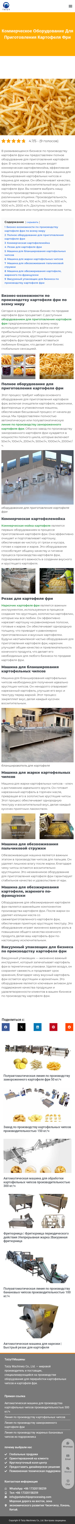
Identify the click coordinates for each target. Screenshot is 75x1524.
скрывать (32, 222)
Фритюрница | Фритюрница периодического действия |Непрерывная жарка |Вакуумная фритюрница (36, 1237)
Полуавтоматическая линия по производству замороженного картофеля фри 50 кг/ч (36, 1077)
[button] (70, 6)
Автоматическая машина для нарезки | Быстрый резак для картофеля (32, 1345)
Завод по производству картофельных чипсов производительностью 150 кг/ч (37, 1129)
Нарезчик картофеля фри (20, 605)
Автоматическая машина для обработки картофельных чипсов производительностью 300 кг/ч (36, 1182)
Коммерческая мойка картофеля (26, 525)
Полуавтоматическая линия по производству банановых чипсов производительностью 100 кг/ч (37, 1292)
